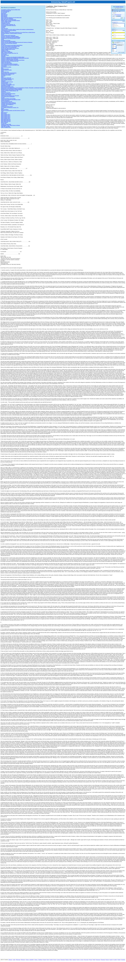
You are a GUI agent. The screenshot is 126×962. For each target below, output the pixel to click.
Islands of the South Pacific (6, 63)
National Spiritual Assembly (6, 69)
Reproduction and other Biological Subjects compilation (11, 88)
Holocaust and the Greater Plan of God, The (9, 53)
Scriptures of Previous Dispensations (8, 93)
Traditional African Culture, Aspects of (8, 102)
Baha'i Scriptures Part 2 (5, 115)
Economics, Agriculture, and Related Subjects (10, 36)
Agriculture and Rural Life (6, 10)
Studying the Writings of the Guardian (8, 98)
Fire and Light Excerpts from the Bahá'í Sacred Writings (11, 45)
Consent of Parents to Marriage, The (8, 24)
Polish (94, 959)
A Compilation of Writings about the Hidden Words (10, 9)
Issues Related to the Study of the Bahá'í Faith (10, 65)
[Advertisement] (24, 955)
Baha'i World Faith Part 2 (6, 120)
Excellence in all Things (5, 40)
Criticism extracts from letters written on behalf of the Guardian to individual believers (17, 29)
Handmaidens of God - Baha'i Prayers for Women (10, 125)
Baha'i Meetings (4, 16)
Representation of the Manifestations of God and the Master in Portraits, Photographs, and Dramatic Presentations (23, 87)
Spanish (111, 959)
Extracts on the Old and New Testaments (9, 43)
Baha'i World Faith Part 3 (6, 121)
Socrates (3, 97)
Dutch (48, 959)
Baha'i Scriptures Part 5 (5, 118)
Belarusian (18, 959)
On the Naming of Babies (6, 74)
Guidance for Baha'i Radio (6, 124)
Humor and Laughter (5, 55)
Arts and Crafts (4, 12)
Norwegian (86, 959)
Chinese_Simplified (30, 959)
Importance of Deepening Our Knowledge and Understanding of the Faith (15, 58)
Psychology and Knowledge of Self (7, 84)
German (58, 959)
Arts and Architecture (5, 11)
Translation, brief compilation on (7, 104)
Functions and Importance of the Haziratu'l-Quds (10, 46)
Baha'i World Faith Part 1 (6, 119)
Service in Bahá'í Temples (6, 94)
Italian (70, 959)
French (54, 959)
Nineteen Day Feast (5, 71)
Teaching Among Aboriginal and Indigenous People (10, 99)
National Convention (5, 68)
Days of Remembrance (5, 31)
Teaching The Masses (5, 100)
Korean (78, 959)
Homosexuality (4, 54)
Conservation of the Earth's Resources (8, 25)
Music (2, 67)
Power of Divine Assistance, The (7, 78)
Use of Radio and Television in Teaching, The (9, 107)
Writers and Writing (4, 109)
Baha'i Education (4, 14)
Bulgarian (23, 959)
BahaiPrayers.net (68, 2)
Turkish (118, 959)
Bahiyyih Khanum (4, 122)
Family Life (3, 44)
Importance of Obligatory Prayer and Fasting (9, 59)
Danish (44, 959)
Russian (107, 959)
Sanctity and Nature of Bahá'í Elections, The (9, 90)
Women (2, 108)
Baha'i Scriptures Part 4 (5, 117)
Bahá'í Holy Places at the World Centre (8, 19)
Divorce (2, 34)
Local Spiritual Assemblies (6, 66)
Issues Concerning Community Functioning (9, 64)
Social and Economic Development (8, 96)
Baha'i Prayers (4, 113)
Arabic (14, 959)
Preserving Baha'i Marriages (6, 79)
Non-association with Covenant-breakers (8, 72)
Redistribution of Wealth (5, 85)
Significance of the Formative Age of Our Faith (10, 95)
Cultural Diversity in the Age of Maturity (8, 30)
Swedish (115, 959)
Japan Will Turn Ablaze (5, 126)
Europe (2, 39)
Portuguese (98, 959)
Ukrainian (123, 959)
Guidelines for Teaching (5, 51)
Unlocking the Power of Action (7, 106)
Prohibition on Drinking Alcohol (7, 81)
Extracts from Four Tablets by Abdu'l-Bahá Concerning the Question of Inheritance (16, 42)
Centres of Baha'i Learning (6, 21)
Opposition (3, 75)
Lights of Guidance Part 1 (6, 127)
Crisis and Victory (4, 28)
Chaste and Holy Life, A (5, 22)
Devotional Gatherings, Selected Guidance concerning (11, 33)
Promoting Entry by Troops (6, 83)
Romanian (103, 959)
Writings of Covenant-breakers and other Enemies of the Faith (13, 110)
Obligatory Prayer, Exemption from (7, 73)
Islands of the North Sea (5, 62)
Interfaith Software (119, 6)
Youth (2, 111)
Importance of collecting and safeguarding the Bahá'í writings (12, 57)
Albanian (10, 959)
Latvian (81, 959)
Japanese (74, 959)
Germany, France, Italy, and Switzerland (8, 47)
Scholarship (3, 91)
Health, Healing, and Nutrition (6, 52)
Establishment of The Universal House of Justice (10, 38)
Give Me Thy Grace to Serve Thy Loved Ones (10, 48)
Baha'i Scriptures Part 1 (5, 114)
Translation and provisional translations (8, 103)
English (51, 959)
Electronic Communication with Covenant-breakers (10, 37)
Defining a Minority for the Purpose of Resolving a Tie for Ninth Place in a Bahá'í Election (18, 32)
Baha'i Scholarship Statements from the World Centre (11, 17)
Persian (90, 959)
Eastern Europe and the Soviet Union (8, 35)
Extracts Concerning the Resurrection (8, 41)
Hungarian (63, 959)
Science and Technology (5, 92)
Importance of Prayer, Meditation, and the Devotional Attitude (12, 60)
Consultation (3, 26)
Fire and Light (3, 123)
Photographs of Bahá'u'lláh (6, 77)
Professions (3, 80)
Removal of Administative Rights (7, 86)
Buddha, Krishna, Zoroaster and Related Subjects (10, 20)
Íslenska (67, 959)
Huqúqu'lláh (3, 56)
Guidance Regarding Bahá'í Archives (8, 49)
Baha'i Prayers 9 (4, 112)
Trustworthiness (4, 105)
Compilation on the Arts (5, 23)
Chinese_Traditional (38, 959)
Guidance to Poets (4, 50)
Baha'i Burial (3, 13)
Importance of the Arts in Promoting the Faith (9, 61)
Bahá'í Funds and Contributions (7, 18)
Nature (2, 70)
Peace (2, 76)
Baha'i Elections (4, 15)
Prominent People (4, 82)
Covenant (3, 27)
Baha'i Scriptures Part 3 (5, 116)
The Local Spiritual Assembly (6, 101)
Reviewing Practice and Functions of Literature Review (11, 89)
